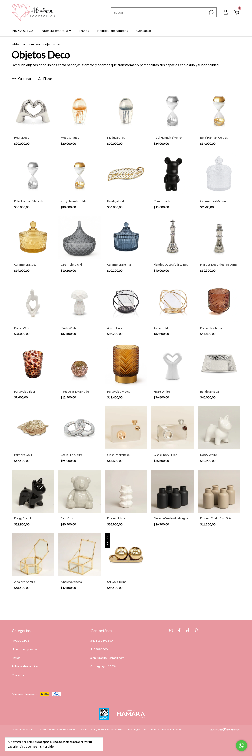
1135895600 (99, 649)
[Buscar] (210, 12)
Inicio (15, 44)
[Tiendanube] (225, 730)
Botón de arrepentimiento (166, 729)
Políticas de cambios (112, 31)
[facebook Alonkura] (179, 630)
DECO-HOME (31, 44)
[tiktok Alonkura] (188, 630)
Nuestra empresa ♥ (56, 31)
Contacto (143, 31)
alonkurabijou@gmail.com (107, 658)
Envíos (84, 31)
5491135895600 (101, 640)
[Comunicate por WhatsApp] (241, 745)
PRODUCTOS (22, 31)
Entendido (47, 746)
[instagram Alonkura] (171, 630)
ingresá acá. (140, 729)
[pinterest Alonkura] (196, 630)
